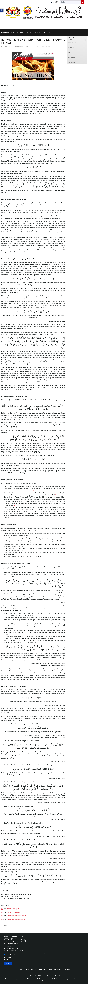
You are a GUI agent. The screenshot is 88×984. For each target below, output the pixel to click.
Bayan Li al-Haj (71, 55)
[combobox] (70, 2)
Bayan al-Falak (71, 62)
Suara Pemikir (71, 60)
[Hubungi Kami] (51, 2)
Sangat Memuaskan (10, 955)
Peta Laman (67, 969)
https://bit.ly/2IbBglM (12, 909)
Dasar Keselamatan (30, 969)
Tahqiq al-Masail (72, 50)
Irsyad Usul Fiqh (71, 47)
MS (42, 2)
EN (45, 2)
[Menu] (5, 24)
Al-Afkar (70, 52)
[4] (2, 919)
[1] (33, 491)
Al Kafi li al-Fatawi (72, 42)
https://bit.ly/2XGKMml (13, 912)
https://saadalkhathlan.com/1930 (16, 915)
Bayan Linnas (6, 925)
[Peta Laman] (56, 2)
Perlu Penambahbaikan (11, 960)
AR (47, 2)
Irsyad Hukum (71, 40)
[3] (14, 505)
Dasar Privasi (42, 969)
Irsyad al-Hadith (71, 45)
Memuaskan (8, 957)
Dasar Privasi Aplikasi (55, 969)
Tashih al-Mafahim (72, 57)
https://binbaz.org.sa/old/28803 (15, 919)
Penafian (20, 969)
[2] (55, 495)
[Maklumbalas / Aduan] (53, 2)
